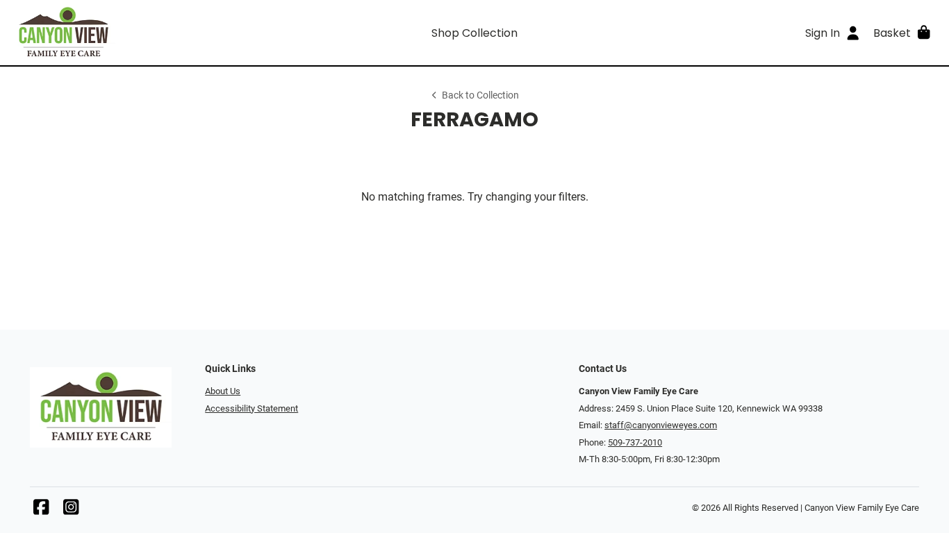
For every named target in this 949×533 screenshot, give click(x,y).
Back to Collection (480, 95)
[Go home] (127, 32)
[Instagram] (71, 510)
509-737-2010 (635, 442)
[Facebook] (41, 510)
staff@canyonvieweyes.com (660, 425)
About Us (222, 391)
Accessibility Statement (251, 408)
